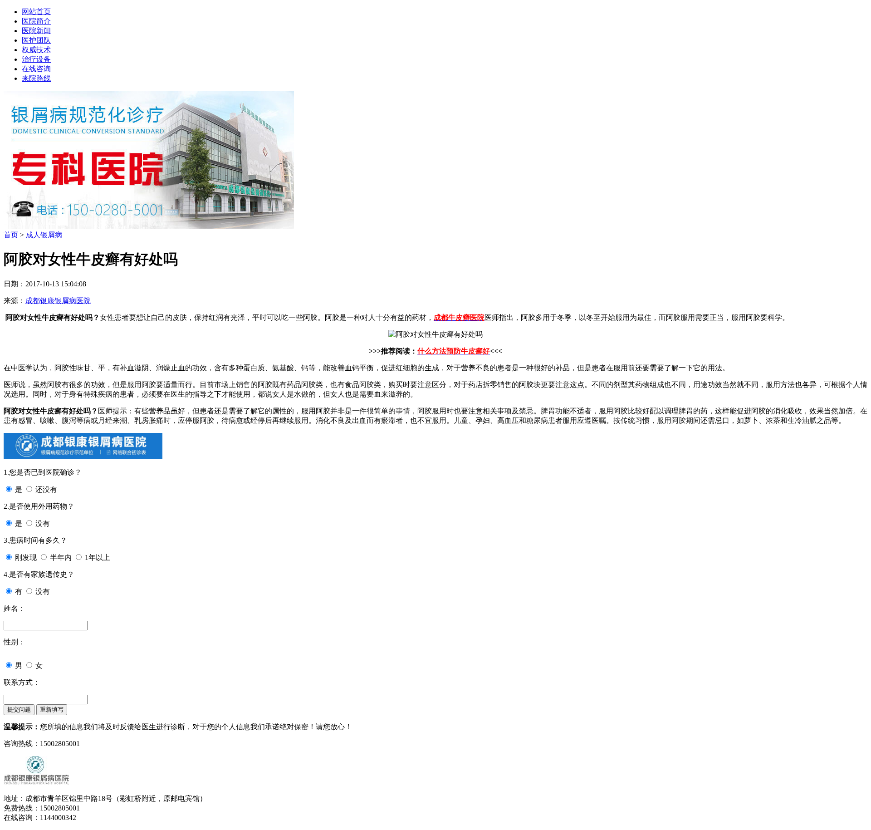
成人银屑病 (44, 235)
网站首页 (36, 11)
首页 (11, 235)
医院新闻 (36, 30)
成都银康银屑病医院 (58, 300)
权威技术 (36, 50)
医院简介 (36, 21)
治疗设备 (36, 59)
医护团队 (36, 40)
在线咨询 (36, 69)
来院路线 (36, 78)
